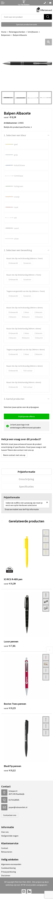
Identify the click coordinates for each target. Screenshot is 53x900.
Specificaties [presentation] (26, 486)
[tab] (26, 472)
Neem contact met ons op (14, 455)
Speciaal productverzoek (26, 24)
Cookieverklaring (8, 868)
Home (3, 32)
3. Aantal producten (14, 398)
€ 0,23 (10, 708)
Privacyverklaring (8, 872)
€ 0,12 (10, 770)
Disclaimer (5, 875)
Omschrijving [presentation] (26, 479)
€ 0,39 (10, 583)
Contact (4, 848)
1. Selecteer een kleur (15, 135)
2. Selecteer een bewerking (18, 250)
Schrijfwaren (33, 32)
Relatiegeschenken (17, 32)
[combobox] (22, 17)
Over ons (5, 832)
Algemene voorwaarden (11, 864)
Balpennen (5, 35)
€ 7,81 (10, 645)
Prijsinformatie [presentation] (26, 471)
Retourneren (6, 852)
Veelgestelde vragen (9, 836)
